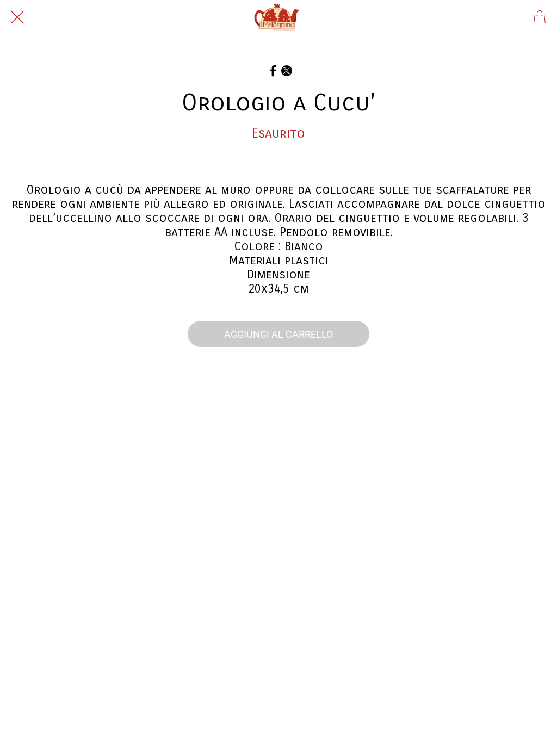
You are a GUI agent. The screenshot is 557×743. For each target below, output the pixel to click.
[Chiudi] (17, 17)
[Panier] (540, 17)
